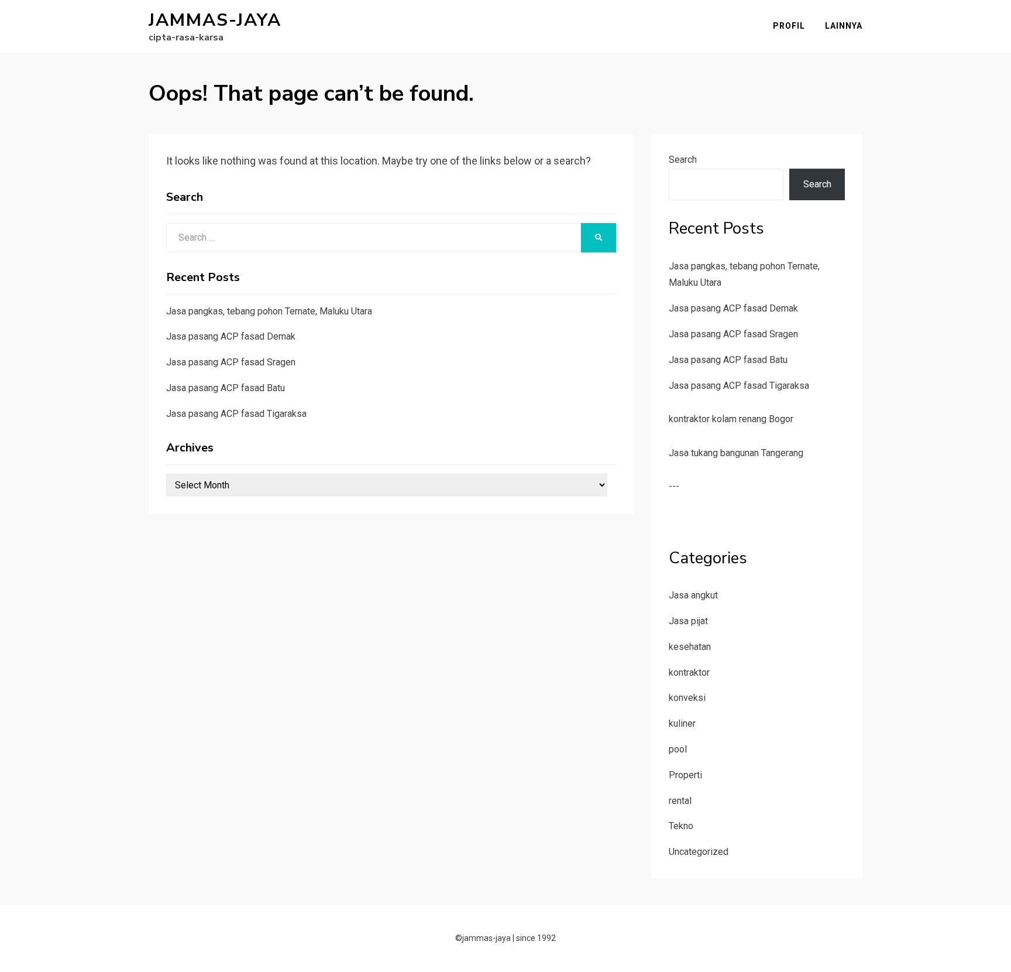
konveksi (687, 697)
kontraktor (689, 672)
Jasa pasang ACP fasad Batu (225, 387)
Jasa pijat (688, 621)
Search (683, 159)
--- (674, 486)
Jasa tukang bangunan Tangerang (736, 452)
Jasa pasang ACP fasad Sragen (230, 362)
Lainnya (843, 25)
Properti (685, 775)
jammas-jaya (215, 20)
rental (680, 800)
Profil (789, 25)
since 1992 (536, 938)
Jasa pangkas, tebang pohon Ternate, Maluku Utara (269, 311)
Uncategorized (698, 851)
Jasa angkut (693, 595)
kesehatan (690, 646)
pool (678, 749)
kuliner (682, 723)
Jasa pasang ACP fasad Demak (230, 336)
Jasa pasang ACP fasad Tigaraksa (236, 413)
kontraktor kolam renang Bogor (731, 419)
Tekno (681, 825)
